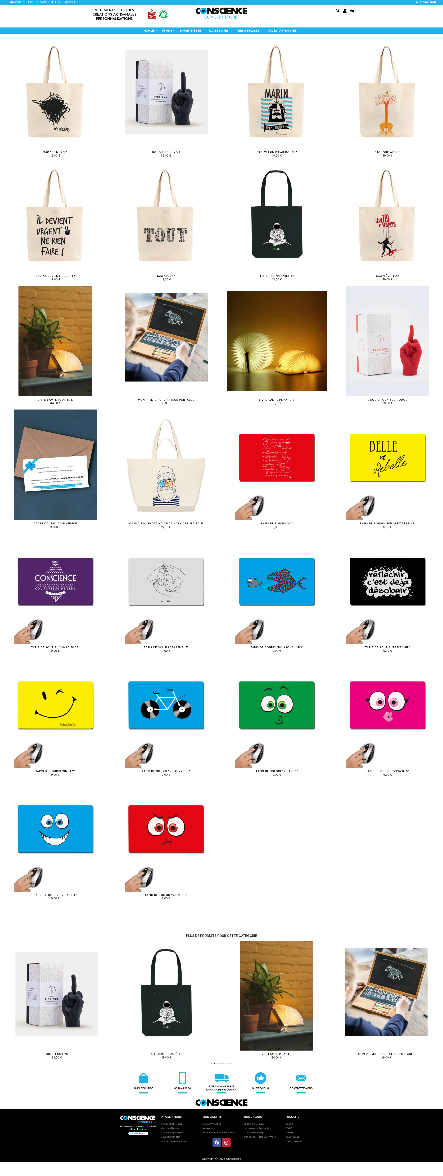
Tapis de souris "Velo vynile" (166, 771)
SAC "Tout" (166, 275)
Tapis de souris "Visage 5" (166, 895)
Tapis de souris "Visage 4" (55, 895)
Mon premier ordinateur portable (166, 399)
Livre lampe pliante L (55, 399)
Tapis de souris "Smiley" (55, 771)
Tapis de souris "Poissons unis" (276, 647)
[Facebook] (217, 1142)
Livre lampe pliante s (277, 399)
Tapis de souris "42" (277, 523)
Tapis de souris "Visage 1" (277, 771)
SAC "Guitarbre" (387, 152)
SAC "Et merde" (55, 152)
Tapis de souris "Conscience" (55, 647)
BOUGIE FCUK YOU (166, 152)
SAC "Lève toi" (387, 275)
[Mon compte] (344, 10)
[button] (338, 10)
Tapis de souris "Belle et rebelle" (388, 523)
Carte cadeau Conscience (55, 523)
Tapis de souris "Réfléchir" (387, 647)
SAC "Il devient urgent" (55, 275)
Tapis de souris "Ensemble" (166, 647)
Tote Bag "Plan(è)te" (277, 275)
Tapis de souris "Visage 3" (387, 771)
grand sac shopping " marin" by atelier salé (166, 523)
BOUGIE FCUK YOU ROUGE (387, 399)
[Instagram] (226, 1142)
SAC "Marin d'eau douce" (277, 152)
